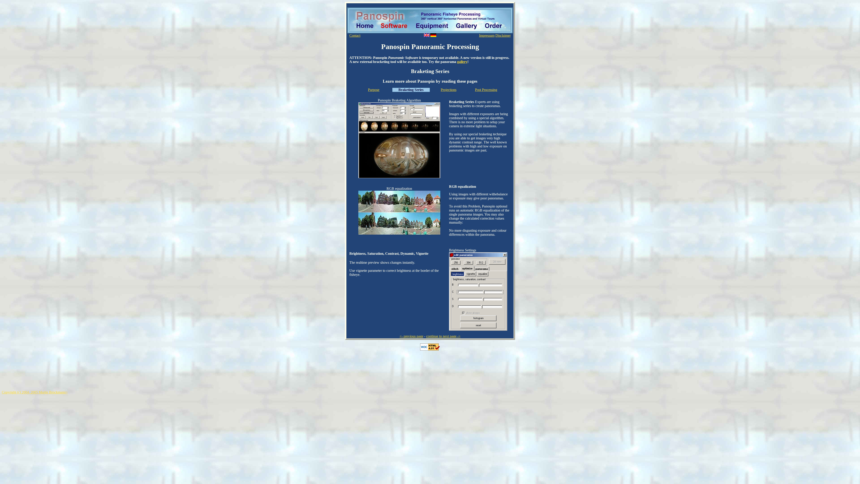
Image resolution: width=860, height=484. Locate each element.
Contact (354, 35)
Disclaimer (503, 35)
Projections (448, 90)
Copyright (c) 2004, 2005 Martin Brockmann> (35, 392)
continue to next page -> (443, 336)
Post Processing (486, 90)
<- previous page (411, 336)
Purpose (373, 90)
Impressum (486, 35)
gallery (462, 62)
